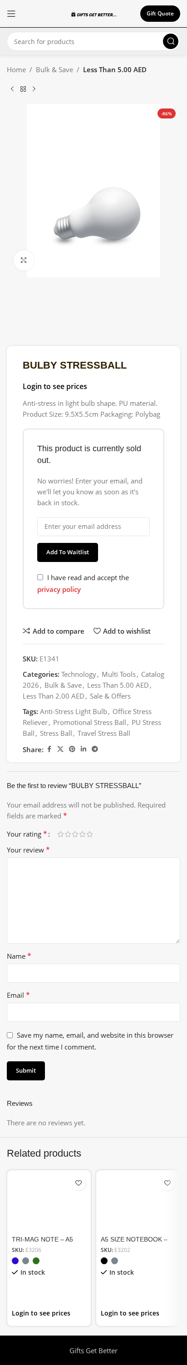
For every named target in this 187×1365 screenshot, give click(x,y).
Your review (28, 850)
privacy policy (59, 589)
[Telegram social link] (95, 749)
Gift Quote (160, 13)
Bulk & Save (54, 69)
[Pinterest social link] (72, 749)
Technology (78, 674)
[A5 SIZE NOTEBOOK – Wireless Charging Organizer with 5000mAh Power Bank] (138, 1201)
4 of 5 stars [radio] (82, 834)
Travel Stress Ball (104, 733)
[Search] (170, 41)
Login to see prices (55, 386)
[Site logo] (93, 13)
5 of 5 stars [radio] (89, 834)
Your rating (27, 834)
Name (19, 956)
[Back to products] (23, 89)
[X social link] (60, 749)
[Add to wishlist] (78, 1183)
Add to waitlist (67, 552)
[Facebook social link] (49, 749)
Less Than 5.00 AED (115, 69)
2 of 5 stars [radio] (67, 834)
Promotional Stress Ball (89, 722)
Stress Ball (56, 733)
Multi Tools (119, 674)
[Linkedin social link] (83, 749)
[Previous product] (12, 89)
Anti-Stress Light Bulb (73, 711)
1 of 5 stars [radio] (60, 834)
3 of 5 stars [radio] (75, 834)
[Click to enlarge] (24, 260)
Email (18, 995)
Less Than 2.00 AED (53, 695)
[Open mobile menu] (11, 14)
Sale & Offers (110, 695)
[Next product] (34, 89)
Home (16, 69)
